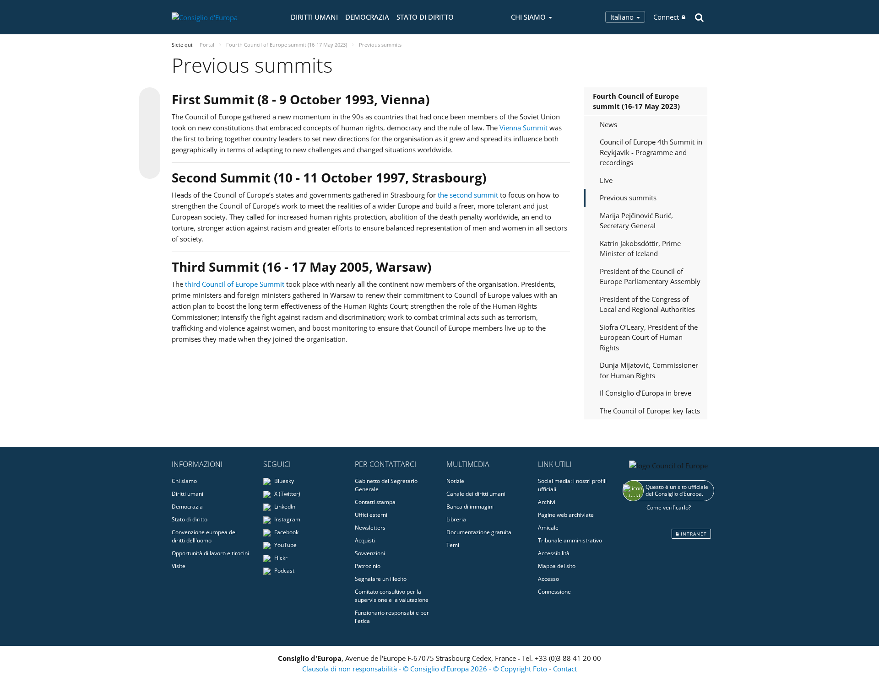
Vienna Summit (523, 127)
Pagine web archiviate (566, 515)
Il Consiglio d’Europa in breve (645, 392)
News (608, 124)
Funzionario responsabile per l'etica (392, 617)
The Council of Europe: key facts (650, 410)
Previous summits (628, 197)
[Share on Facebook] (150, 133)
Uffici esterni (371, 515)
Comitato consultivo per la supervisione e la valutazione (392, 596)
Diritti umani (314, 16)
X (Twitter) (286, 494)
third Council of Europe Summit (234, 284)
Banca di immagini (470, 506)
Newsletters (370, 527)
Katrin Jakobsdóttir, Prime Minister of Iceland (640, 248)
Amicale (548, 527)
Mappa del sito (556, 566)
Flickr (280, 558)
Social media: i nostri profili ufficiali (572, 485)
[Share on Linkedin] (150, 151)
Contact (565, 668)
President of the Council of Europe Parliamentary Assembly (650, 276)
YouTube (285, 545)
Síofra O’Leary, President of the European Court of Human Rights (649, 337)
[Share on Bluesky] (150, 99)
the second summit (468, 194)
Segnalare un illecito (381, 579)
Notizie (455, 481)
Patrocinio (367, 566)
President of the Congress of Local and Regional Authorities (647, 304)
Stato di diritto (425, 16)
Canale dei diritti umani (475, 494)
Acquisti (365, 540)
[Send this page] (150, 168)
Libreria (456, 519)
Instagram (286, 519)
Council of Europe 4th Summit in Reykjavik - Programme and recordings (651, 152)
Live (606, 180)
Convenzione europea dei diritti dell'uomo (204, 536)
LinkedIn (284, 506)
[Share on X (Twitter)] (150, 116)
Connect (666, 16)
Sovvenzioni (370, 553)
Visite (178, 566)
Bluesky (283, 481)
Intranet (693, 534)
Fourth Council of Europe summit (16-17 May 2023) (636, 101)
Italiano (622, 16)
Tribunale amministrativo (570, 540)
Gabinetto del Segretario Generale (386, 485)
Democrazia (367, 16)
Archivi (546, 502)
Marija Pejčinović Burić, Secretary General (636, 221)
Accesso (548, 579)
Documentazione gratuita (478, 532)
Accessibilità (554, 553)
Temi (452, 545)
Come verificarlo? (668, 507)
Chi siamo (184, 481)
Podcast (283, 570)
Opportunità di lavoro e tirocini (210, 553)
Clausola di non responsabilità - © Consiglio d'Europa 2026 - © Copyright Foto (425, 668)
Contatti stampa (375, 502)
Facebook (285, 532)
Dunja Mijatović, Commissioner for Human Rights (649, 370)
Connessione (554, 591)
